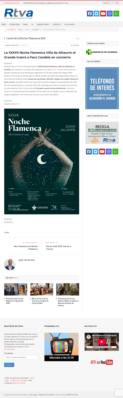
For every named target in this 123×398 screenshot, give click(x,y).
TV (32, 24)
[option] (102, 88)
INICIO (4, 24)
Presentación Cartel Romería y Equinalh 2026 (14, 300)
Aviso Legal (33, 395)
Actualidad (75, 45)
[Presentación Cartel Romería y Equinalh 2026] (15, 289)
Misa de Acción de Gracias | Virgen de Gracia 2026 (40, 300)
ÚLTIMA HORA (15, 24)
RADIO (25, 24)
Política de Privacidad (18, 380)
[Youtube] (103, 13)
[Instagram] (110, 13)
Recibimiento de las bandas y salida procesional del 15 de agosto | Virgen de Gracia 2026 (47, 3)
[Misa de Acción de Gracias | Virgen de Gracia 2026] (41, 289)
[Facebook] (90, 13)
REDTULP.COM (19, 383)
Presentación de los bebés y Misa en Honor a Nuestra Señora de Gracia (68, 302)
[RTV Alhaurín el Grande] (19, 13)
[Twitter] (96, 13)
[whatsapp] (116, 13)
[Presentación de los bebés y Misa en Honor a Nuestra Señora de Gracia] (67, 289)
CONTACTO (57, 24)
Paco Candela (57, 69)
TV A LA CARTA (69, 24)
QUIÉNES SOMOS (43, 24)
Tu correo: (8, 353)
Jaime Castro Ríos (12, 45)
